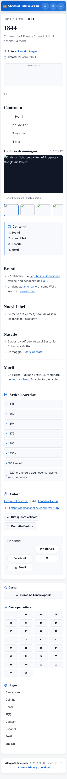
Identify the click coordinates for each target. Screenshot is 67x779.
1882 (11, 443)
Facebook (20, 558)
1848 (11, 403)
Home (7, 18)
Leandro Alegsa (27, 51)
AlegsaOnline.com (16, 501)
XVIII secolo (15, 463)
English (10, 743)
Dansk (9, 707)
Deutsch (10, 721)
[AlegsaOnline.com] (21, 6)
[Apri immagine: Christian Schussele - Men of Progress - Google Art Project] (33, 174)
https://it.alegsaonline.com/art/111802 (35, 508)
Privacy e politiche (39, 767)
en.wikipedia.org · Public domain (23, 197)
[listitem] (11, 210)
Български (12, 692)
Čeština (10, 699)
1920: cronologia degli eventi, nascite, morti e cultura (33, 475)
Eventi (16, 232)
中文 (8, 714)
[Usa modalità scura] (60, 6)
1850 (11, 413)
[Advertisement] (33, 76)
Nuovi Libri (19, 238)
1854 (11, 423)
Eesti (8, 736)
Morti (15, 249)
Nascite (17, 244)
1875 (11, 433)
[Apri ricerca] (53, 6)
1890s (12, 453)
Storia (19, 18)
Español (10, 729)
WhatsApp (47, 548)
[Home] (45, 6)
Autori (22, 767)
